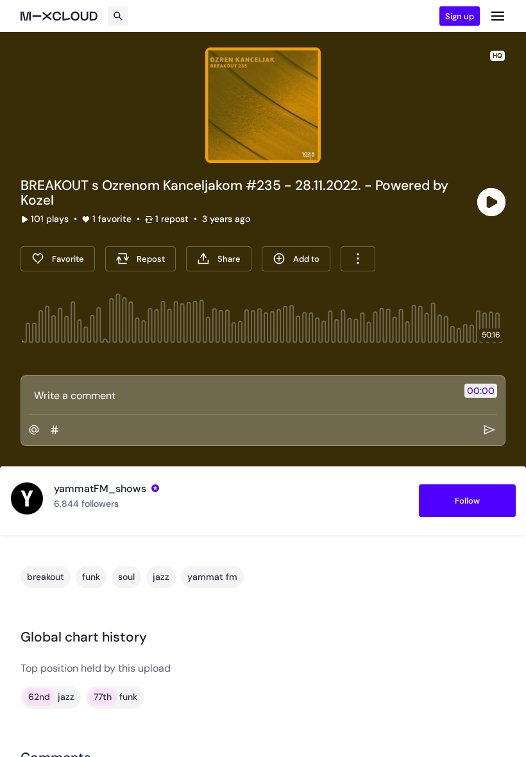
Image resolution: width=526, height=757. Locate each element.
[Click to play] (491, 202)
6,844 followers (86, 503)
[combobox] (358, 258)
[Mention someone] (34, 430)
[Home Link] (59, 16)
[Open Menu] (497, 16)
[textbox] (241, 395)
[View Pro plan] (155, 488)
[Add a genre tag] (54, 430)
